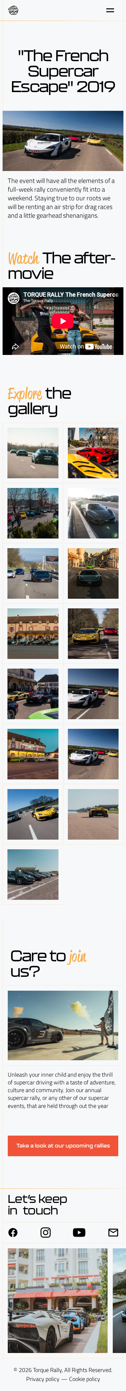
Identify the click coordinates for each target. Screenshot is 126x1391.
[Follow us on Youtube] (79, 1232)
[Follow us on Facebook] (13, 1232)
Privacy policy (42, 1379)
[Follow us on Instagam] (45, 1232)
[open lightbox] (32, 453)
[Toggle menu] (110, 10)
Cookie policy (84, 1379)
